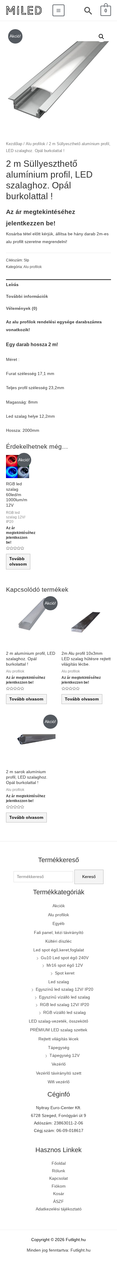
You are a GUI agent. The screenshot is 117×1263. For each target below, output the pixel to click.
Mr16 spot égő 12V (64, 965)
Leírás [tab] (12, 284)
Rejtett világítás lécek (58, 1039)
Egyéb (58, 923)
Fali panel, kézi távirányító (58, 932)
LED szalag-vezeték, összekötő (58, 1021)
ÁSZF (58, 1201)
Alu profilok (35, 144)
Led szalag (58, 982)
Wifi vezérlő (59, 1082)
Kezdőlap (14, 144)
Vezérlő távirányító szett (58, 1073)
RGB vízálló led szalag (64, 1012)
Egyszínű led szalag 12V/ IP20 (64, 989)
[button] (101, 36)
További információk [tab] (27, 296)
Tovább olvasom (18, 561)
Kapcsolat (58, 1178)
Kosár (58, 1193)
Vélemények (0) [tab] (21, 308)
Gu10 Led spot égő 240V (64, 958)
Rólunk (58, 1171)
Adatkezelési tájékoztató (59, 1209)
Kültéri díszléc (58, 941)
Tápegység (58, 1047)
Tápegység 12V (65, 1055)
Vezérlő (59, 1064)
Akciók (58, 906)
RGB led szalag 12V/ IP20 (64, 1004)
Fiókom (59, 1186)
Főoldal (59, 1163)
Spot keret (64, 973)
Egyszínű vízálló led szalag (64, 997)
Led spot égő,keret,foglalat (58, 950)
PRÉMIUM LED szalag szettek (58, 1030)
